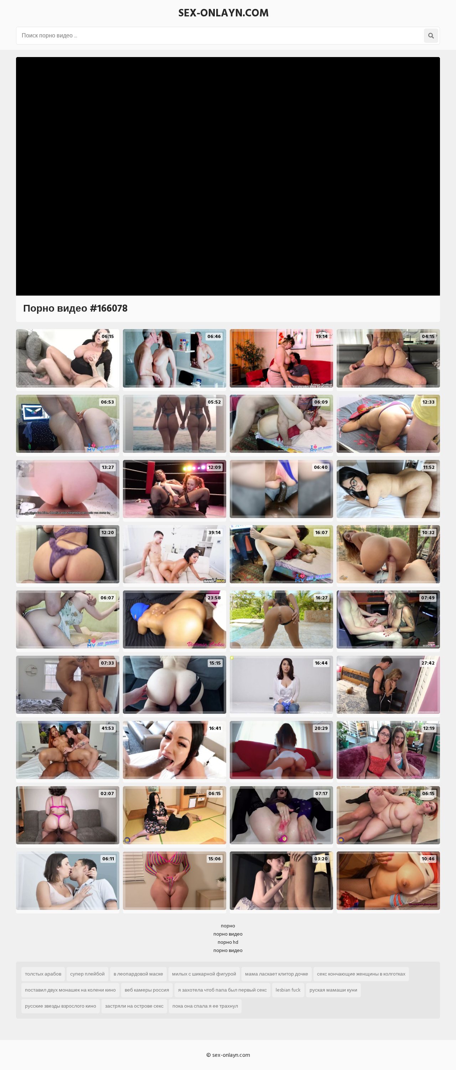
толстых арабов (43, 974)
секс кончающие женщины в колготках (361, 974)
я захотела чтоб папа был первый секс (222, 990)
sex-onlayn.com (223, 13)
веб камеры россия (147, 990)
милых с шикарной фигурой (204, 974)
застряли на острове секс (134, 1006)
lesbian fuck (288, 990)
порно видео (228, 934)
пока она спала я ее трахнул (205, 1006)
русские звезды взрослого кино (60, 1006)
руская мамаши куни (333, 990)
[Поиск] (431, 36)
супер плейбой (87, 974)
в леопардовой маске (138, 974)
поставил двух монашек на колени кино (70, 990)
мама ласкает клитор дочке (276, 974)
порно (228, 926)
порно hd (228, 942)
